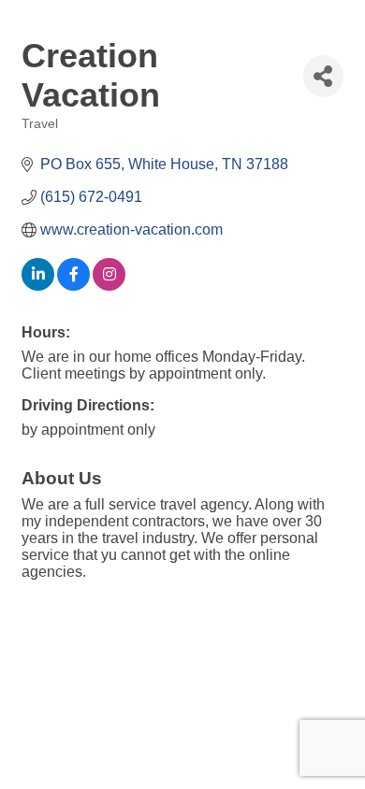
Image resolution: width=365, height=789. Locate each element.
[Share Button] (323, 76)
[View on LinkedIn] (38, 286)
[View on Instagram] (109, 286)
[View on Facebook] (73, 286)
